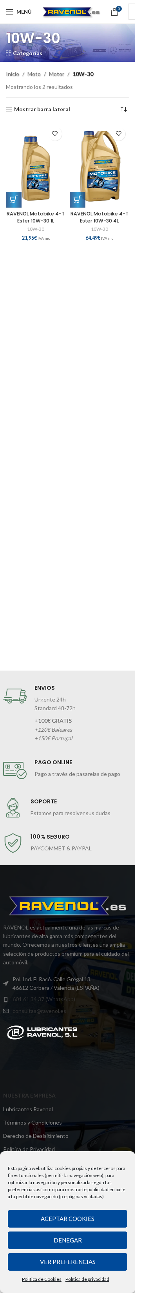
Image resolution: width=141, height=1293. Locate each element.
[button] (14, 200)
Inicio (12, 74)
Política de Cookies (41, 1279)
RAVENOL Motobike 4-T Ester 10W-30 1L (36, 217)
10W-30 (35, 229)
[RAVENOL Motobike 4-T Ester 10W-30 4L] (100, 165)
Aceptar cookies (67, 1218)
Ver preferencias (68, 1261)
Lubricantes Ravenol (28, 1109)
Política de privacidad (87, 1279)
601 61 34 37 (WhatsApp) (44, 999)
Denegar (68, 1240)
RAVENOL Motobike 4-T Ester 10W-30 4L (99, 217)
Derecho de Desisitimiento (36, 1135)
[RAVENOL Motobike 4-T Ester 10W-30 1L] (36, 165)
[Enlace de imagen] (42, 1032)
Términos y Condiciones (32, 1122)
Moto (34, 74)
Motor (56, 74)
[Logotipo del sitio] (71, 11)
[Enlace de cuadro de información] (67, 713)
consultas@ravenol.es (39, 1010)
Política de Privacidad (29, 1149)
